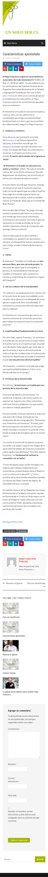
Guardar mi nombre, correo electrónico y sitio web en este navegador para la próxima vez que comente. (23, 816)
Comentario (14, 729)
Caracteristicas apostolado (14, 636)
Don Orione (8, 95)
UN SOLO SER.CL (22, 32)
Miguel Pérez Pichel (14, 522)
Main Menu (12, 43)
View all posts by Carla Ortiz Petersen (29, 568)
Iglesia (8, 146)
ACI (21, 83)
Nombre (12, 764)
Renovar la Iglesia (14, 583)
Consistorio (11, 140)
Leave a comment (13, 58)
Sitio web (12, 795)
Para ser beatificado (36, 583)
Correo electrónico (14, 780)
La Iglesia (22, 531)
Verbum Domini (9, 673)
